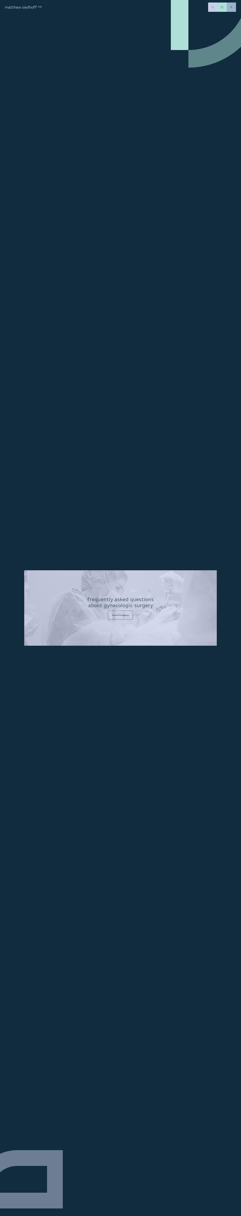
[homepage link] (23, 7)
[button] (231, 7)
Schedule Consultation (120, 615)
